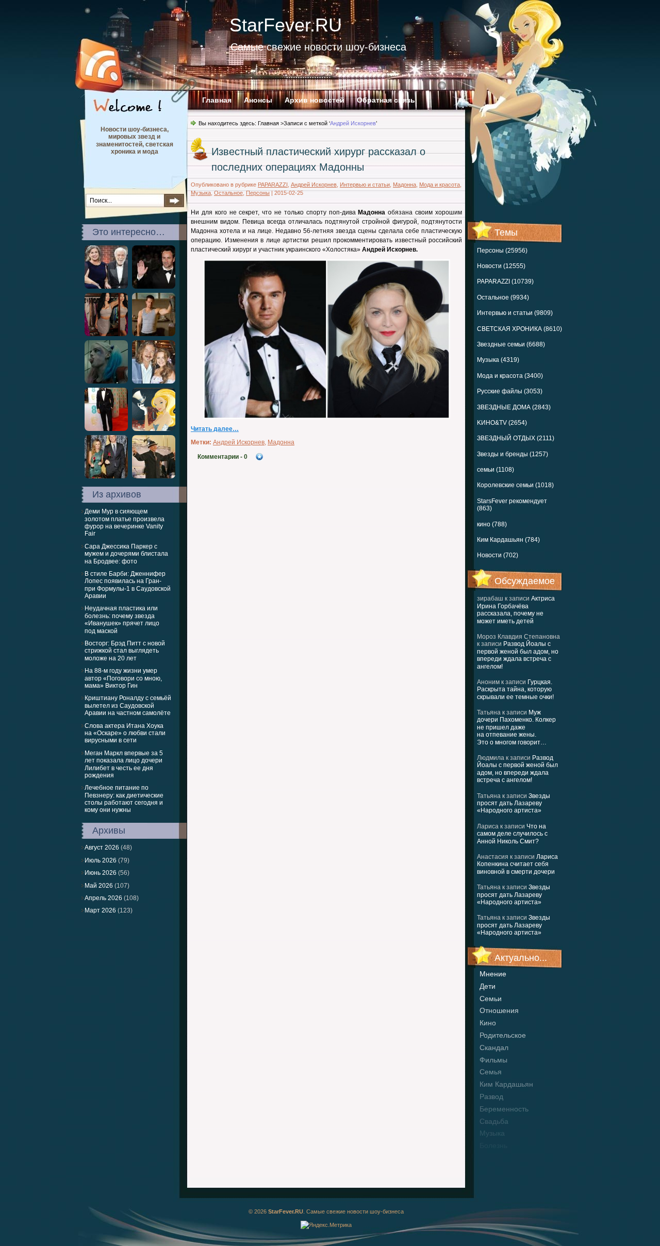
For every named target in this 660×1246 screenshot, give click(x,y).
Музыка (201, 193)
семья (491, 1072)
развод (491, 1096)
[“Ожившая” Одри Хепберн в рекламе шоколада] (153, 429)
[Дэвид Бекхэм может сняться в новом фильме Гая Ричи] (106, 429)
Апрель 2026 (103, 898)
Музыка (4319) (498, 359)
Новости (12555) (501, 266)
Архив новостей (314, 100)
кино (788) (492, 524)
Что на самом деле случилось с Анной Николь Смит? (512, 834)
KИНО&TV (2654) (502, 422)
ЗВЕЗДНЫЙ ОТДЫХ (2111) (515, 438)
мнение (493, 974)
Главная (217, 100)
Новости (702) (497, 555)
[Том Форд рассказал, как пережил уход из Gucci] (153, 286)
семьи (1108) (495, 469)
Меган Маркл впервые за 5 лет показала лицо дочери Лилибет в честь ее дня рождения (124, 764)
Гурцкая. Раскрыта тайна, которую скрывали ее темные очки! (515, 689)
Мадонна (404, 184)
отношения (499, 1010)
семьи (491, 998)
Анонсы (258, 100)
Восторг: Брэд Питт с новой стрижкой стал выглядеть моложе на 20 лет (125, 651)
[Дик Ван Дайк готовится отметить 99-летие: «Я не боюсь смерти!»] (106, 286)
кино (488, 1023)
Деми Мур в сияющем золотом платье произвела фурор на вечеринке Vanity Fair (124, 522)
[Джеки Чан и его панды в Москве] (153, 476)
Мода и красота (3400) (510, 375)
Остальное (228, 193)
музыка (492, 1133)
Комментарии (222, 456)
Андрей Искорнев (314, 184)
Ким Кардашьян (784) (508, 539)
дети (488, 986)
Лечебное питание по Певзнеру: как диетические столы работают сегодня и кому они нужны (124, 798)
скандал (494, 1047)
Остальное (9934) (503, 297)
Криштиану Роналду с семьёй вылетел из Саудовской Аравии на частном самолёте (128, 705)
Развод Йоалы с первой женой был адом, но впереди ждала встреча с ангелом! (517, 655)
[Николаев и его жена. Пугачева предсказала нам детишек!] (153, 381)
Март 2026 (100, 910)
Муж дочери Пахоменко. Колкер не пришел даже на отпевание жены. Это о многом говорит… (516, 727)
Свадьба (494, 1121)
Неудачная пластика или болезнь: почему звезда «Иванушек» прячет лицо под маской (122, 619)
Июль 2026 (101, 860)
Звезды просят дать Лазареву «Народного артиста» (513, 803)
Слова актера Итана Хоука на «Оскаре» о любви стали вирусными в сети (125, 733)
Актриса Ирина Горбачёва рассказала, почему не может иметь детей (516, 609)
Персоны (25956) (502, 250)
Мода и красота (439, 184)
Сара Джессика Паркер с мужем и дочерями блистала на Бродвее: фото (126, 554)
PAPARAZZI (273, 184)
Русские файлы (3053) (509, 391)
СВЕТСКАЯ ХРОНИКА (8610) (519, 329)
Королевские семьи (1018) (515, 485)
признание (498, 1158)
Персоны (258, 193)
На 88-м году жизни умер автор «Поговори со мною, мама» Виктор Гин (123, 678)
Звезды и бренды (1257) (512, 454)
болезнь (493, 1145)
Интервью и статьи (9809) (515, 313)
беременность (504, 1109)
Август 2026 (102, 847)
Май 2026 (99, 885)
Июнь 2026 (101, 872)
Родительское (503, 1035)
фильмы (493, 1060)
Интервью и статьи (365, 184)
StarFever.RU (285, 25)
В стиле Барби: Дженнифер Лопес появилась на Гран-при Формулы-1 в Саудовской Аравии (128, 585)
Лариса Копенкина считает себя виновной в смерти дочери (517, 864)
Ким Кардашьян (506, 1084)
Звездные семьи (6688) (511, 344)
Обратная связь (386, 100)
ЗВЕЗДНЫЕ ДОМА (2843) (514, 407)
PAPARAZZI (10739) (505, 281)
